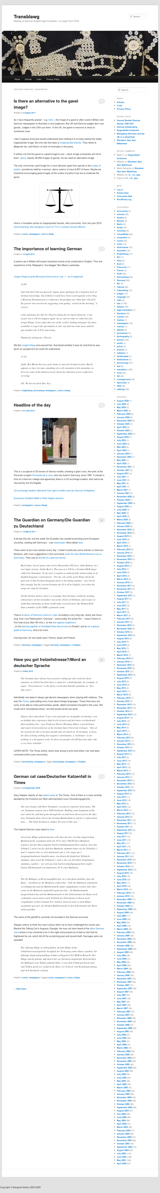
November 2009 (124, 902)
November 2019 (124, 532)
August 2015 (123, 677)
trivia (119, 372)
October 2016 (123, 631)
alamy (23, 157)
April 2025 (122, 427)
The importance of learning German (48, 248)
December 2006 (124, 1018)
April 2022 (122, 463)
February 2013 (123, 773)
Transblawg (26, 16)
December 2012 (124, 780)
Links (39, 79)
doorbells (121, 250)
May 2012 (121, 803)
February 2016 (123, 658)
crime (119, 243)
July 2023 (121, 440)
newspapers (34, 234)
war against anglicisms (64, 622)
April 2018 (122, 575)
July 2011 (121, 836)
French (120, 270)
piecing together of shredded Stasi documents (45, 626)
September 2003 (124, 1146)
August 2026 (123, 400)
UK (118, 375)
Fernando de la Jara (42, 475)
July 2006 (121, 1034)
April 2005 (122, 1084)
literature (121, 313)
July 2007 (121, 994)
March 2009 (122, 928)
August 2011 (123, 833)
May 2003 (121, 1160)
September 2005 (124, 1067)
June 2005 (122, 1077)
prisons (120, 349)
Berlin (120, 224)
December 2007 (124, 978)
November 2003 (124, 1140)
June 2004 (122, 1117)
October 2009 (123, 905)
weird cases (49, 795)
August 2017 (123, 598)
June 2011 (122, 839)
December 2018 (124, 555)
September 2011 (124, 829)
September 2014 (124, 714)
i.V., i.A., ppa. (134, 174)
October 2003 (123, 1143)
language (121, 296)
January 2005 (123, 1094)
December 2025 (124, 420)
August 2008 (123, 952)
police (120, 346)
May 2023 (121, 446)
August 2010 (123, 872)
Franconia (122, 267)
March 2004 (122, 1126)
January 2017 (123, 621)
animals (121, 214)
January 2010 (123, 895)
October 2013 (123, 747)
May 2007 (121, 1001)
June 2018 (122, 572)
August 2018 (123, 565)
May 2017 (121, 608)
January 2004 (123, 1133)
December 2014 (124, 704)
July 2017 (121, 602)
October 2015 (123, 671)
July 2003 (121, 1153)
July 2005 (121, 1074)
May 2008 (121, 961)
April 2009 (122, 925)
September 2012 (124, 790)
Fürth (119, 273)
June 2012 (122, 800)
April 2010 (122, 885)
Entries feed (122, 192)
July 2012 (121, 796)
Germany (26, 644)
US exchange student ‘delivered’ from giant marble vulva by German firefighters (54, 490)
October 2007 (123, 985)
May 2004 (121, 1120)
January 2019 (123, 552)
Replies (76, 644)
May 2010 (121, 882)
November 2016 (124, 628)
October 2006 (123, 1024)
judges (120, 293)
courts (25, 234)
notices (120, 326)
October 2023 (123, 430)
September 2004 (124, 1107)
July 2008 (121, 955)
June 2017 (122, 605)
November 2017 (124, 588)
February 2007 (123, 1011)
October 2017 (123, 592)
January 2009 (123, 935)
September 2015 (124, 674)
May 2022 (121, 460)
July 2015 (121, 681)
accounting (122, 210)
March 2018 (122, 579)
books (120, 227)
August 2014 (123, 717)
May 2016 (121, 648)
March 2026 (122, 410)
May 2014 (121, 727)
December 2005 (124, 1057)
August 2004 (123, 1110)
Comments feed (124, 196)
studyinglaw (123, 356)
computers (122, 237)
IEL (118, 283)
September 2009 (124, 909)
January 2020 (123, 526)
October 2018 (123, 562)
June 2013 (122, 760)
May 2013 (121, 763)
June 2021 (122, 479)
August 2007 (123, 991)
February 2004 (123, 1130)
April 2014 (122, 730)
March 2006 (122, 1047)
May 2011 (121, 843)
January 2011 (123, 856)
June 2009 (122, 919)
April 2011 (122, 846)
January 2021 (123, 493)
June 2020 (122, 509)
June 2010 (122, 879)
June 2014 (122, 724)
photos (120, 339)
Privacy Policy (53, 79)
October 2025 (123, 423)
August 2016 (123, 638)
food (119, 263)
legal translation (124, 309)
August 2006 (123, 1031)
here (50, 119)
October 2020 (123, 499)
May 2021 (121, 483)
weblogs (121, 389)
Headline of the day (32, 405)
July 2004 (121, 1113)
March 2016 (122, 654)
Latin (119, 300)
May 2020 (121, 512)
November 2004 (124, 1100)
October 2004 (123, 1104)
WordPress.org (124, 199)
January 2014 (123, 740)
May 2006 (121, 1041)
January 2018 (123, 582)
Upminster (122, 382)
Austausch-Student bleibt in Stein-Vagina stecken (39, 498)
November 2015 (124, 668)
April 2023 (122, 450)
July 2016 (121, 641)
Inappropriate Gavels (70, 142)
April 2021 (122, 486)
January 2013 (123, 777)
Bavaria (120, 220)
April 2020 (122, 516)
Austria (120, 217)
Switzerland (122, 359)
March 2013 (122, 770)
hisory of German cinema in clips (41, 614)
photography (123, 336)
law (118, 303)
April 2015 (122, 691)
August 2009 (123, 912)
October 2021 (123, 470)
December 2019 (124, 529)
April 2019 (122, 542)
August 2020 (123, 506)
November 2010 (124, 862)
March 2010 (122, 889)
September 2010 (124, 869)
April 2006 (122, 1044)
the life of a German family (52, 557)
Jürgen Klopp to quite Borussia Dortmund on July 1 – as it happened (48, 276)
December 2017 (124, 585)
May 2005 (121, 1080)
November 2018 (124, 559)
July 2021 (121, 476)
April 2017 (122, 611)
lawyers (120, 306)
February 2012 (123, 813)
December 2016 (124, 625)
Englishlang (27, 390)
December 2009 (124, 899)
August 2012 (123, 793)
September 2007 (124, 988)
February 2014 (123, 737)
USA (119, 385)
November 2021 (124, 466)
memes (120, 319)
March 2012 (122, 810)
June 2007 (122, 998)
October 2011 (123, 826)
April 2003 (122, 1163)
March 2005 (122, 1087)
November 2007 (124, 981)
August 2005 (123, 1070)
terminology (123, 362)
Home (17, 79)
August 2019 (123, 536)
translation (122, 369)
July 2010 (121, 876)
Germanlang (38, 390)
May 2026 (121, 407)
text (118, 366)
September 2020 (124, 503)
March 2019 (122, 545)
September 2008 (124, 948)
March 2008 (122, 968)
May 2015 (121, 687)
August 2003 (123, 1150)
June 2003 (122, 1156)
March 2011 (122, 849)
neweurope (59, 542)
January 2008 (123, 975)
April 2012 (122, 806)
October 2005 (123, 1064)
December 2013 (124, 744)
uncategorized (124, 379)
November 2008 (124, 942)
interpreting (122, 290)
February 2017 (123, 618)
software (121, 352)
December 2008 (124, 938)
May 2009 (121, 922)
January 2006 (123, 1054)
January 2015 (123, 701)
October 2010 (123, 866)
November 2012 (124, 783)
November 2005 (124, 1061)
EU (118, 257)
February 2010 (123, 892)
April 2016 (122, 651)
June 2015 (122, 684)
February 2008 (123, 971)
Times (25, 701)
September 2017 (124, 595)
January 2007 (123, 1014)
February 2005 (123, 1090)
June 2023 (122, 443)
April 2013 (122, 767)
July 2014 (121, 720)
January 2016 (123, 661)
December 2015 (124, 664)
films (119, 260)
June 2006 (122, 1037)
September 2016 (124, 635)
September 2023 (124, 433)
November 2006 (124, 1021)
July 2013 (121, 757)
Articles (28, 79)
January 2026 (123, 417)
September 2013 (124, 750)
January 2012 (123, 816)
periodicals (122, 333)
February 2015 (123, 697)
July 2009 (121, 915)
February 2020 (123, 522)
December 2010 (124, 859)
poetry (120, 343)
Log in (120, 189)
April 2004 (122, 1123)
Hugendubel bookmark (128, 130)
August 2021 (123, 473)
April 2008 (122, 965)
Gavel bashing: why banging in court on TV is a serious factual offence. (50, 226)
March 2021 (122, 489)
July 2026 (121, 403)
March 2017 (122, 615)
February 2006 (123, 1051)
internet (120, 286)
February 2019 (123, 549)
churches (121, 230)
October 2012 (123, 787)
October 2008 (123, 945)
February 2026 (123, 413)
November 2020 (124, 496)
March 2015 (122, 694)
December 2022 (124, 456)
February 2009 (123, 932)
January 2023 (123, 453)
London (120, 316)
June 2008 (122, 958)
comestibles (123, 234)
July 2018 (121, 569)
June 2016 (122, 644)
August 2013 (123, 753)
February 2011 (123, 852)
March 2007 (122, 1008)
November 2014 (124, 707)
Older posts (20, 988)
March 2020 (122, 519)
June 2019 (122, 539)
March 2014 (122, 734)
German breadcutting (127, 126)
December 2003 (124, 1136)
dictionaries (122, 247)
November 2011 (124, 823)
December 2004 (124, 1097)
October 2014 (123, 711)
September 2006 (124, 1028)
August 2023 (123, 436)
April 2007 (122, 1004)
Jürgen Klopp (28, 345)
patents (120, 329)
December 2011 (124, 820)
